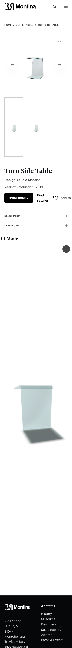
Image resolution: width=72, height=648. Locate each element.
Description (12, 215)
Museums (48, 619)
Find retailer (43, 197)
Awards (46, 635)
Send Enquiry (18, 197)
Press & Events (52, 640)
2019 (39, 187)
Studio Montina (29, 180)
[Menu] (66, 6)
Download (11, 225)
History (46, 614)
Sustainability (51, 630)
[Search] (54, 6)
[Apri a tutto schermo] (66, 249)
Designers (48, 624)
